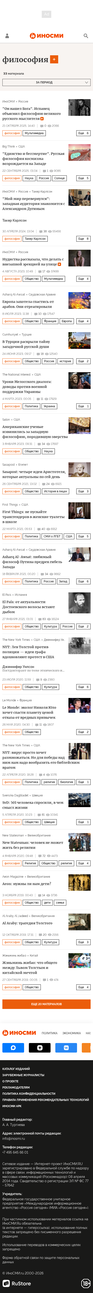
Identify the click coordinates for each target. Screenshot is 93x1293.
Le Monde (9, 700)
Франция (50, 321)
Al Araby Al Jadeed (15, 916)
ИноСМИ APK (11, 1106)
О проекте (10, 1081)
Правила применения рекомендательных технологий (45, 1100)
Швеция (37, 795)
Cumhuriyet (10, 334)
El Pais (6, 594)
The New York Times (16, 639)
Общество (32, 278)
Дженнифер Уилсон (57, 639)
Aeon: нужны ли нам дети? (26, 884)
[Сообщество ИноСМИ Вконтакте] (66, 1048)
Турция (26, 334)
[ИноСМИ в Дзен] (40, 1048)
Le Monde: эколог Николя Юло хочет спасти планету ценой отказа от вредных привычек (29, 712)
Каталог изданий (16, 1069)
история (65, 361)
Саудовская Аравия (42, 294)
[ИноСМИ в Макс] (13, 1048)
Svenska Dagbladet (15, 795)
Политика (31, 406)
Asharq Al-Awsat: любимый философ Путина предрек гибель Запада (32, 562)
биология (66, 782)
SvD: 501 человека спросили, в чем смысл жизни (32, 805)
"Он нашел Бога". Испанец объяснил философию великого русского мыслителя (31, 114)
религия (49, 782)
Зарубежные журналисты (23, 1075)
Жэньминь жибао (14, 955)
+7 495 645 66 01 (15, 1152)
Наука (29, 178)
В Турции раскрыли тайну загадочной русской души (26, 344)
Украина (49, 406)
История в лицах (55, 491)
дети (47, 902)
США (21, 146)
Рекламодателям (16, 1087)
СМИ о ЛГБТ (52, 536)
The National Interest (16, 374)
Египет (23, 464)
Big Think (8, 146)
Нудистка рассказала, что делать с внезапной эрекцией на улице (33, 261)
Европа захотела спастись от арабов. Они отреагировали (28, 304)
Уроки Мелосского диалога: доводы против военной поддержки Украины (27, 387)
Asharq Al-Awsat (13, 294)
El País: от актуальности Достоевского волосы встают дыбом (28, 607)
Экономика (71, 1033)
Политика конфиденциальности (28, 1093)
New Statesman (13, 835)
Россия (23, 101)
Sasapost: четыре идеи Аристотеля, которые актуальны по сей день (34, 474)
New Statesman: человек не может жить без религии (32, 845)
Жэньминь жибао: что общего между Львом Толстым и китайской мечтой (29, 968)
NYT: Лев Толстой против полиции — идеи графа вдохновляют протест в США (28, 652)
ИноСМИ (8, 101)
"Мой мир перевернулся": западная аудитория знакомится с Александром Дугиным (33, 204)
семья (60, 902)
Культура (50, 626)
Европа (67, 321)
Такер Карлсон (42, 191)
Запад (63, 581)
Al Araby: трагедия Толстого (27, 923)
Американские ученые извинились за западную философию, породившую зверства (35, 432)
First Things (10, 504)
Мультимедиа (34, 133)
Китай (34, 955)
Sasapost (8, 464)
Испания (21, 594)
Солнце (59, 178)
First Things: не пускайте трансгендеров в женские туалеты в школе (33, 517)
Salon (6, 419)
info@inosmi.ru (13, 1138)
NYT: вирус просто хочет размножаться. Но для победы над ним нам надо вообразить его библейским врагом (41, 760)
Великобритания (39, 835)
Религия (30, 863)
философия (25, 59)
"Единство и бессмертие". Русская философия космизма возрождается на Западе (33, 159)
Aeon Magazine (13, 876)
